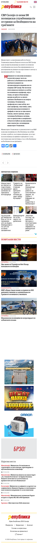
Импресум (9, 525)
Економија (5, 486)
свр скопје (16, 154)
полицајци (6, 154)
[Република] (11, 7)
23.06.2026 (13, 316)
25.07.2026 (13, 262)
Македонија (6, 288)
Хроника (4, 262)
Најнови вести (8, 461)
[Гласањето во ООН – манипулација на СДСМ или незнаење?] (3, 163)
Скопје (4, 29)
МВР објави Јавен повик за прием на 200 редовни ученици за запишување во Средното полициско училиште (17, 292)
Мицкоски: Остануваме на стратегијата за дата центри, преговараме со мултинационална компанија (17, 467)
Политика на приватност (19, 531)
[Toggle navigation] (34, 7)
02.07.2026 (16, 288)
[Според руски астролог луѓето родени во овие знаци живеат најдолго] (8, 163)
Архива (19, 534)
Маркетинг (20, 525)
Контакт (30, 525)
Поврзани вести (11, 239)
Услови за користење (19, 528)
